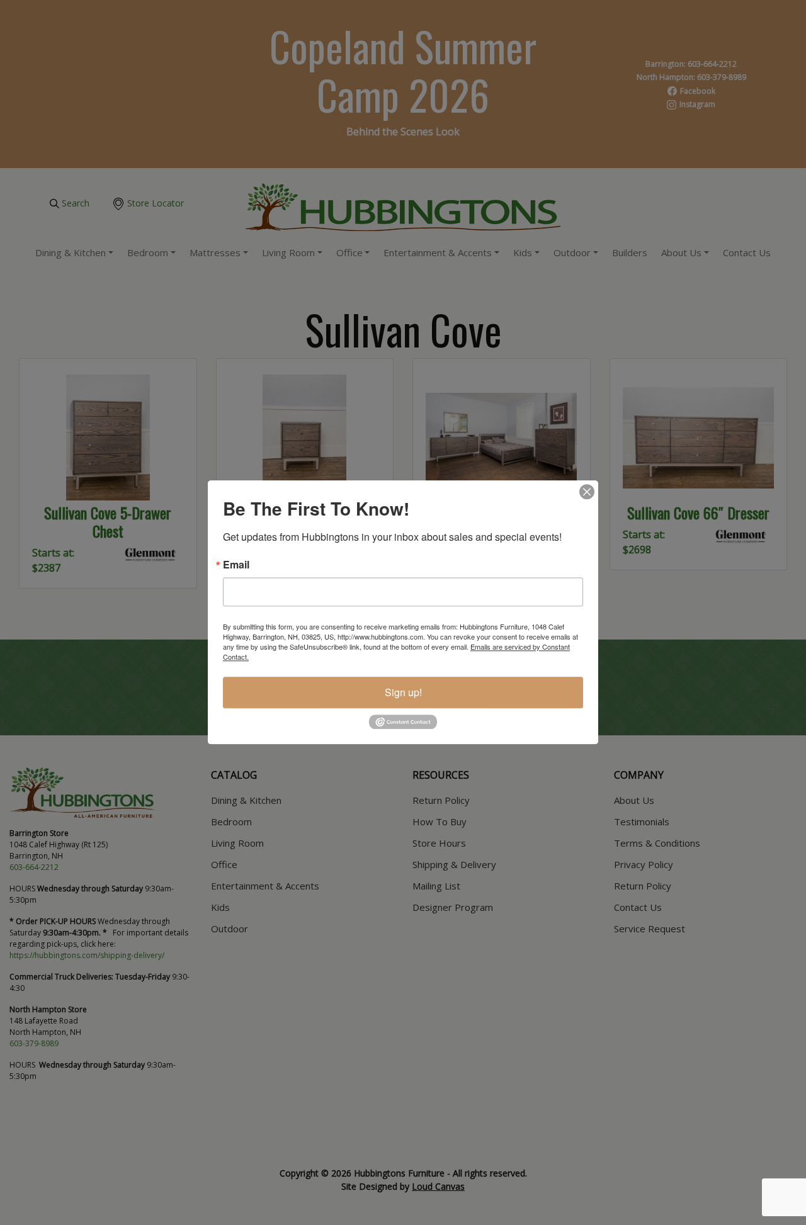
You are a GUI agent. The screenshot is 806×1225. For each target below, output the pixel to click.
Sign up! (403, 692)
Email (236, 565)
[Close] (586, 491)
